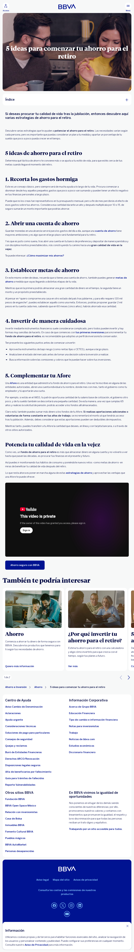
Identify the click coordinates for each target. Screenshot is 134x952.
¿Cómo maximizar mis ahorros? (45, 255)
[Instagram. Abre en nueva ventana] (71, 905)
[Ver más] (96, 609)
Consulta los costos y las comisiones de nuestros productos (67, 892)
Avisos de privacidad (85, 879)
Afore (13, 383)
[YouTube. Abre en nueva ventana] (67, 914)
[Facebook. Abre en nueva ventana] (54, 905)
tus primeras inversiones (89, 332)
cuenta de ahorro (105, 230)
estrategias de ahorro (79, 472)
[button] (128, 677)
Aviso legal (42, 879)
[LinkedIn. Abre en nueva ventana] (80, 905)
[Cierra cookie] (127, 926)
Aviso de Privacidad (36, 944)
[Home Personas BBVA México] (67, 6)
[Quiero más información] (33, 609)
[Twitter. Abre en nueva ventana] (63, 905)
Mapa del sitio (61, 879)
